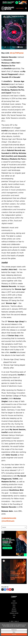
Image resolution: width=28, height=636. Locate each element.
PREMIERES (14, 611)
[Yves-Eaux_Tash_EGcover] (14, 583)
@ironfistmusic (7, 521)
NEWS (14, 605)
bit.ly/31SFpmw (17, 53)
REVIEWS (14, 609)
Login (17, 8)
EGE (14, 617)
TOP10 (14, 615)
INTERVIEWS (14, 603)
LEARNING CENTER (14, 613)
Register (22, 8)
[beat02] (14, 555)
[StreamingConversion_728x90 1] (14, 3)
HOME (14, 601)
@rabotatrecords (8, 518)
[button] (26, 8)
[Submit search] (25, 527)
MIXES (14, 607)
